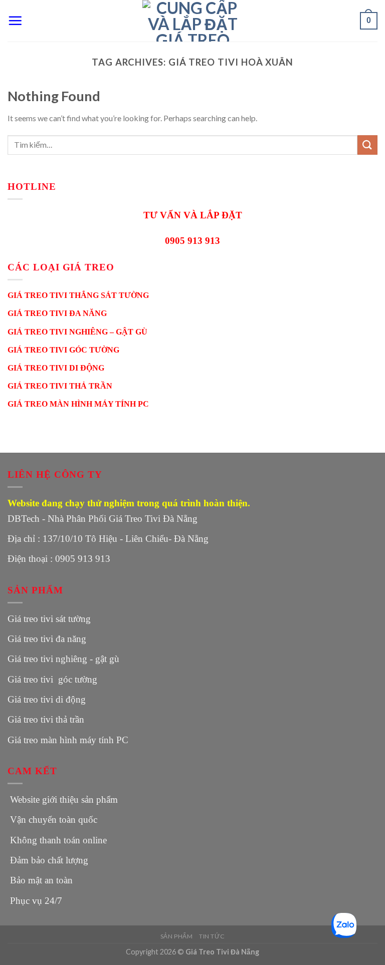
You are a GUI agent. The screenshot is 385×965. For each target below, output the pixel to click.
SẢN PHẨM (176, 936)
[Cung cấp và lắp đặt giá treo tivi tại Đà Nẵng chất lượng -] (192, 21)
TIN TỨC (212, 936)
